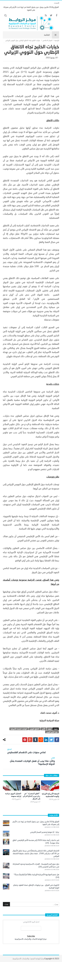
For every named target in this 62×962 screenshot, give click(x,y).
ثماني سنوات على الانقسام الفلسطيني (26, 751)
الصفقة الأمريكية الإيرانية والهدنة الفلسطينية (50, 794)
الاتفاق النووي (34, 729)
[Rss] (45, 15)
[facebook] (56, 739)
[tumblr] (35, 739)
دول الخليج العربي (52, 732)
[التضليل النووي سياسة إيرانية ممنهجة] (12, 785)
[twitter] (51, 739)
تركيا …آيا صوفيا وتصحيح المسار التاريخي (44, 832)
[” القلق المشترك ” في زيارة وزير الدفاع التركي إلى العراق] (31, 785)
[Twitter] (51, 15)
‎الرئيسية (56, 40)
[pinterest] (24, 739)
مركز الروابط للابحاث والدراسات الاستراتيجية (30, 939)
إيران (49, 729)
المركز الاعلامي (47, 40)
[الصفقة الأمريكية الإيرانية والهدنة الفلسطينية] (50, 785)
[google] (30, 739)
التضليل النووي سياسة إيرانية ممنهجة (13, 794)
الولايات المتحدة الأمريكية (19, 729)
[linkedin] (46, 739)
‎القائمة (47, 35)
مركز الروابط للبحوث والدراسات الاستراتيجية (28, 958)
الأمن (43, 729)
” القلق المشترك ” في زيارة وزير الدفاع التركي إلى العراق (31, 796)
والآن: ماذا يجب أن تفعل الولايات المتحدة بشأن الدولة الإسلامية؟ (32, 761)
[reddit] (40, 739)
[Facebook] (56, 15)
